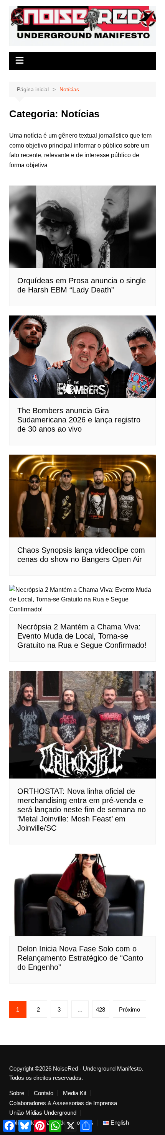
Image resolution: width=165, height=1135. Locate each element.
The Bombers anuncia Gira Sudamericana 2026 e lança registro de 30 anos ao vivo (78, 419)
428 (100, 1009)
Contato (43, 1093)
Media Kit (74, 1093)
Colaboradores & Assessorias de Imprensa (63, 1103)
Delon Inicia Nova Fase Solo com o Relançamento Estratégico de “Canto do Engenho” (80, 957)
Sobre (16, 1093)
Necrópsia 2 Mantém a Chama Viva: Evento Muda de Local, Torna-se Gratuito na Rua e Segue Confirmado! (82, 636)
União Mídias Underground (42, 1113)
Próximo (129, 1009)
